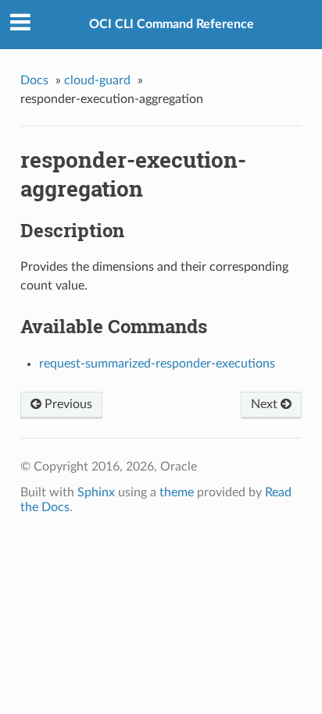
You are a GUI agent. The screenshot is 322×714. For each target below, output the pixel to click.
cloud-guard (97, 80)
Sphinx (96, 492)
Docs (34, 80)
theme (176, 492)
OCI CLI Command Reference (171, 24)
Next (266, 404)
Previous (66, 404)
